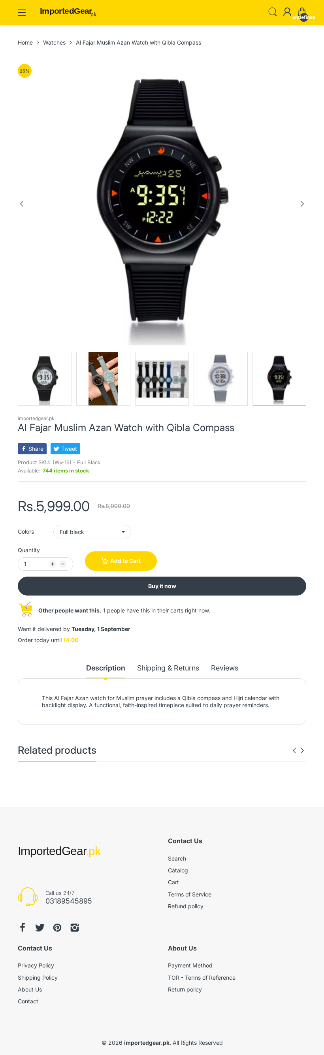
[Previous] (302, 204)
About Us (30, 989)
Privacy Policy (36, 965)
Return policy (185, 989)
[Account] (287, 12)
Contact (28, 1001)
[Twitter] (40, 927)
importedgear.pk (36, 418)
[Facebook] (22, 927)
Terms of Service (189, 894)
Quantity (29, 550)
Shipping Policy (38, 977)
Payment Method (190, 965)
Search (177, 858)
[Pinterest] (57, 927)
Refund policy (185, 906)
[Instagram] (74, 927)
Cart (173, 882)
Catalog (178, 870)
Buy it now (162, 586)
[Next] (22, 204)
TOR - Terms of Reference (201, 977)
